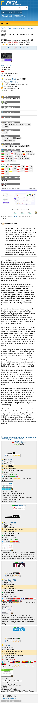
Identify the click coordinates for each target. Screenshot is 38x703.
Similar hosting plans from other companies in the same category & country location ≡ (18, 438)
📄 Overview (9, 47)
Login (10, 12)
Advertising (12, 698)
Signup (19, 12)
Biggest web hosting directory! (13, 4)
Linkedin (16, 701)
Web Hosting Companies (16, 28)
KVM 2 (13, 217)
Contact (3, 698)
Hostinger (30, 28)
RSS (19, 701)
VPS (11, 82)
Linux (16, 82)
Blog (9, 701)
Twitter (6, 701)
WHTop (3, 28)
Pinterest (13, 701)
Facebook (3, 701)
